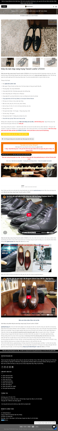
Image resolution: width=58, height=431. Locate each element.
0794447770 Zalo (21, 130)
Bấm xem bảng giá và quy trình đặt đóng (15, 134)
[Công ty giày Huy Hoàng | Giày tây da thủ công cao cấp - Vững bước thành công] (29, 6)
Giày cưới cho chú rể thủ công (36, 11)
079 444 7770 (11, 397)
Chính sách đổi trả (6, 379)
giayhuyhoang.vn (38, 190)
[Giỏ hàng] (56, 6)
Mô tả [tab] (22, 186)
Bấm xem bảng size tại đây (26, 121)
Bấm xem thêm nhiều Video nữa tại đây (29, 320)
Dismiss (35, 3)
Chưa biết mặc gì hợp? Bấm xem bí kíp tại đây (14, 118)
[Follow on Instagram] (5, 367)
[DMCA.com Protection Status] (4, 420)
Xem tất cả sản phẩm (17, 161)
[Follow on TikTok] (7, 367)
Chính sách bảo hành (7, 375)
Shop (22, 11)
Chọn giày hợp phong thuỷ (8, 388)
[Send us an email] (10, 367)
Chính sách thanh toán (7, 383)
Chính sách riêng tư (7, 384)
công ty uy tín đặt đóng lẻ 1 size (31, 346)
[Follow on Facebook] (2, 367)
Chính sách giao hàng (7, 377)
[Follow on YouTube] (12, 367)
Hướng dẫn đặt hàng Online (30, 161)
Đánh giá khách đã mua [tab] (31, 186)
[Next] (54, 62)
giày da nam (10, 241)
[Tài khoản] (53, 6)
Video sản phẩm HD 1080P (9, 386)
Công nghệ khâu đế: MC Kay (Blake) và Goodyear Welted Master (18, 98)
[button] (54, 427)
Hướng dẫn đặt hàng (7, 381)
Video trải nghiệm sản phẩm (45, 161)
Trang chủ (14, 11)
